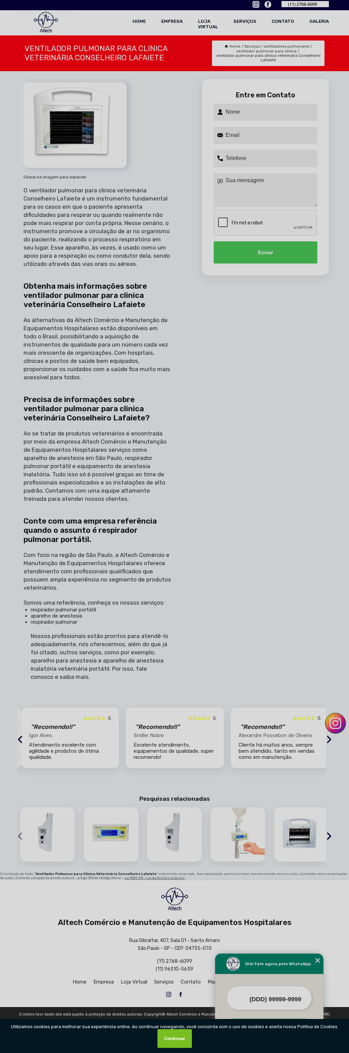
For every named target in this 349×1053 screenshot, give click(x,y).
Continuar (174, 1038)
